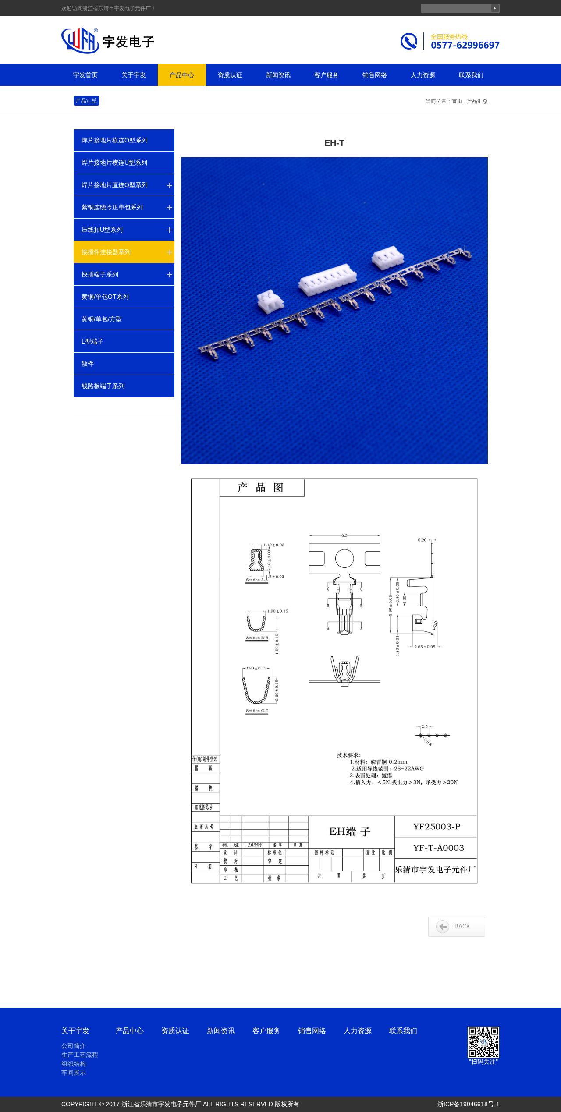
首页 (457, 101)
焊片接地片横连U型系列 (114, 162)
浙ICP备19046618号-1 (468, 1104)
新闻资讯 (278, 74)
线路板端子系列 (103, 386)
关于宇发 (133, 74)
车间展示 (73, 1072)
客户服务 (326, 74)
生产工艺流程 (79, 1054)
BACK (462, 926)
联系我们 (471, 74)
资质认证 (230, 74)
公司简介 (73, 1045)
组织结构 (73, 1063)
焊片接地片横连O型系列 (115, 140)
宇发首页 (85, 74)
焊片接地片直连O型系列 (115, 184)
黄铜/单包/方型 (102, 318)
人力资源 (423, 74)
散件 (88, 363)
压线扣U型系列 (102, 229)
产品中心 (182, 74)
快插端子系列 (100, 274)
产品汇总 (86, 101)
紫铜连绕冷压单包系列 (112, 207)
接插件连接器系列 (106, 251)
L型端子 (92, 341)
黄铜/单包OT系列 (105, 296)
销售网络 (374, 74)
